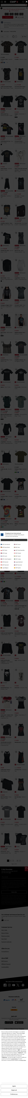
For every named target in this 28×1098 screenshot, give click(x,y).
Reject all (14, 1090)
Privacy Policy (23, 1060)
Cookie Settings (14, 1058)
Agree (14, 1086)
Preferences (14, 1094)
